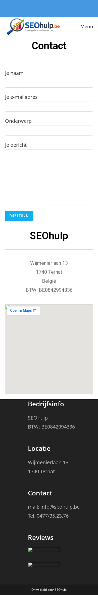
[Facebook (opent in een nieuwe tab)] (40, 8)
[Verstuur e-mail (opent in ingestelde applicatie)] (58, 8)
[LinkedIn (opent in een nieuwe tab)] (50, 8)
